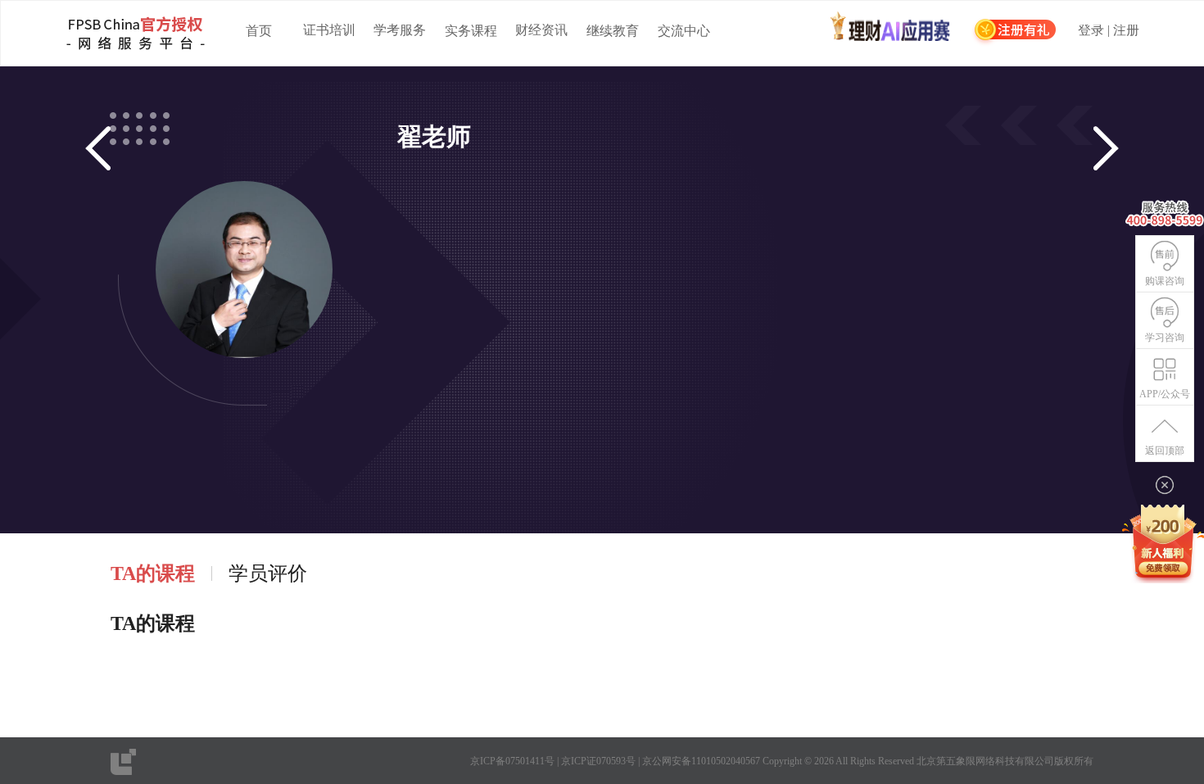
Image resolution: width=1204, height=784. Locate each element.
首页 (259, 31)
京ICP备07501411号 (512, 761)
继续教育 (612, 31)
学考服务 (399, 30)
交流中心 (684, 31)
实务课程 (471, 31)
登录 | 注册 (1108, 31)
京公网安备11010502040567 (701, 761)
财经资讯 (541, 30)
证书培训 (329, 30)
